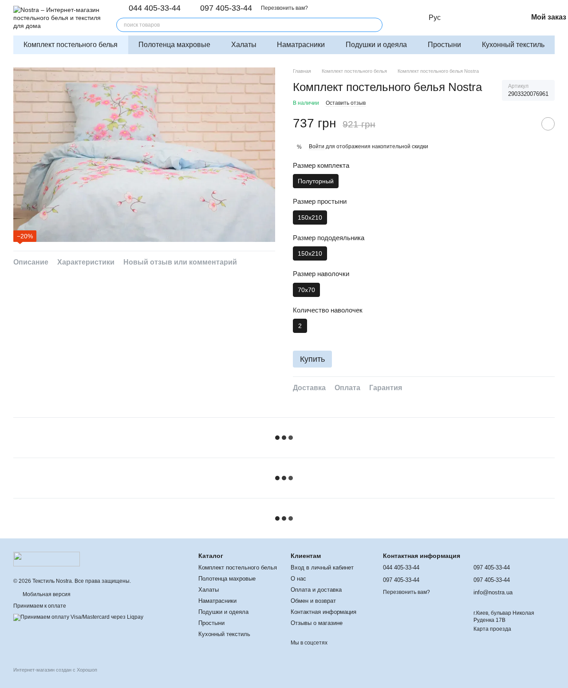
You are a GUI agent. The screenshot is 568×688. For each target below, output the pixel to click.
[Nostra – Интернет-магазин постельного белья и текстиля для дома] (46, 559)
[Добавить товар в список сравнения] (525, 123)
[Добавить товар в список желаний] (548, 123)
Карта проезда (492, 629)
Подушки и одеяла (376, 44)
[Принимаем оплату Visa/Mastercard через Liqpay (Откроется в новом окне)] (78, 617)
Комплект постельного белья (71, 44)
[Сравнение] (483, 17)
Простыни (444, 44)
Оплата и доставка (316, 589)
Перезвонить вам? (284, 8)
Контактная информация (323, 612)
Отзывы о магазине (317, 623)
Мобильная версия (46, 594)
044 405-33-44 (155, 8)
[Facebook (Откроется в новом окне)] (410, 17)
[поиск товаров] (375, 25)
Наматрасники (301, 44)
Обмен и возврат (313, 600)
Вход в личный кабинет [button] (322, 567)
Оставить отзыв (346, 103)
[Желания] (502, 17)
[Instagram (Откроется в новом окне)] (400, 17)
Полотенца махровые (174, 44)
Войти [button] (316, 146)
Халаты (243, 44)
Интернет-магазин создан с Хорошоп (55, 669)
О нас (298, 578)
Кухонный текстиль (513, 44)
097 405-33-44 (226, 8)
